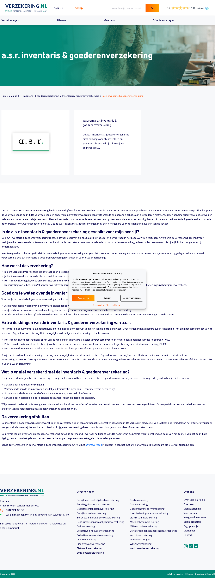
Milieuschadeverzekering (143, 526)
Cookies (189, 574)
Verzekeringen (10, 20)
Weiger (107, 298)
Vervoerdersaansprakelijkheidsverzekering (153, 530)
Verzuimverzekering (141, 535)
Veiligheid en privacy (175, 574)
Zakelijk (79, 8)
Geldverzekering (139, 500)
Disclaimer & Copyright (205, 574)
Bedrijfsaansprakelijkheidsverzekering (98, 500)
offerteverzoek (93, 444)
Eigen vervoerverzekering (91, 544)
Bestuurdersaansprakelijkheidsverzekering (100, 522)
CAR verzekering (86, 526)
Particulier (59, 8)
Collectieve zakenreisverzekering (95, 535)
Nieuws (61, 20)
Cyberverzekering (86, 539)
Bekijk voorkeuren (132, 298)
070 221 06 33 (15, 510)
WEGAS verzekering (141, 544)
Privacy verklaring (112, 305)
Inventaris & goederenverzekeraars (80, 95)
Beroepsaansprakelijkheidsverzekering (98, 517)
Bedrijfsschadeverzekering (91, 513)
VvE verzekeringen (140, 539)
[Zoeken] (152, 8)
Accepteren (83, 298)
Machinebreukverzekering (144, 522)
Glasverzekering (139, 504)
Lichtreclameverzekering (143, 517)
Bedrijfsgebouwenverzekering (93, 504)
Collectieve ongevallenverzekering (95, 530)
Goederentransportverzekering (147, 508)
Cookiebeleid (98, 305)
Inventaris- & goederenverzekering (41, 95)
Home (4, 95)
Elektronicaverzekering (89, 548)
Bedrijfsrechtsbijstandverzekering (95, 508)
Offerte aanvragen (163, 20)
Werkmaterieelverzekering (144, 548)
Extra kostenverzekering (90, 552)
